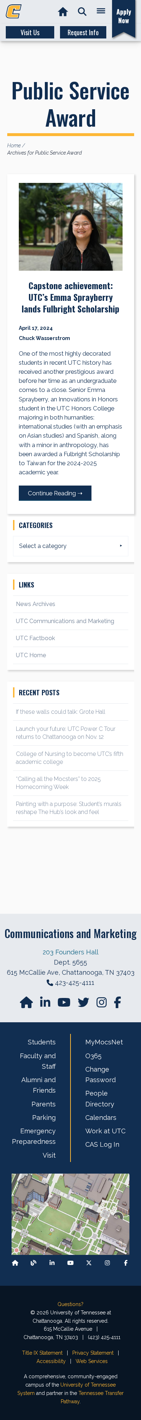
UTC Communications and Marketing (65, 621)
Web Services (92, 1361)
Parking (44, 1117)
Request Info (83, 32)
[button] (82, 11)
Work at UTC (105, 1131)
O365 (93, 1056)
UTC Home (31, 655)
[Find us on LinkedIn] (46, 1004)
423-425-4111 (74, 982)
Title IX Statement (42, 1353)
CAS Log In (102, 1144)
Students (42, 1042)
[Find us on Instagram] (102, 1004)
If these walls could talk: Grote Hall (60, 711)
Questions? (70, 1304)
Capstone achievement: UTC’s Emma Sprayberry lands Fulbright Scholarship (70, 297)
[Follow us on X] (89, 1263)
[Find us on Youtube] (70, 1263)
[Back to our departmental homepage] (15, 1263)
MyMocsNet (104, 1042)
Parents (43, 1104)
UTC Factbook (35, 638)
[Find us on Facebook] (126, 1263)
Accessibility (51, 1361)
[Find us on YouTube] (64, 1004)
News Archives (35, 604)
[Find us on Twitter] (84, 1004)
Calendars (100, 1117)
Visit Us (30, 32)
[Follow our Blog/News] (34, 1263)
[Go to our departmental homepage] (27, 1004)
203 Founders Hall (70, 952)
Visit (49, 1155)
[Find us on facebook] (117, 1004)
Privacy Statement (93, 1353)
